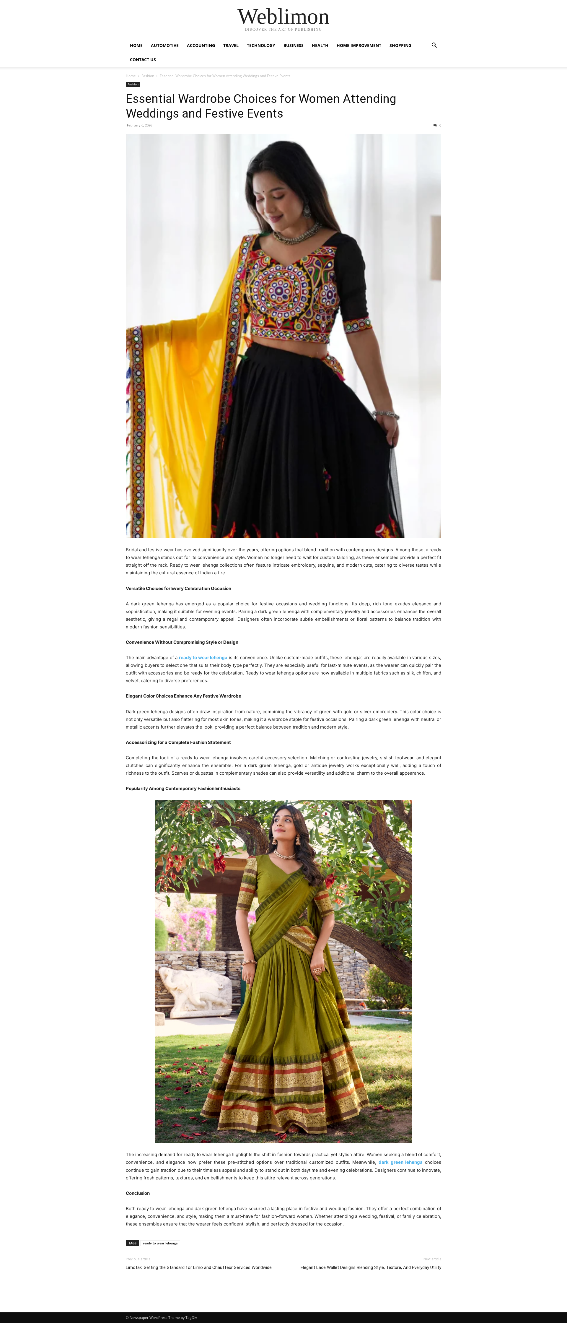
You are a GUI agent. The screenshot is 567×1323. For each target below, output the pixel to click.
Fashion (147, 75)
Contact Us (143, 59)
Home (136, 45)
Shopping (400, 45)
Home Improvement (359, 45)
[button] (434, 46)
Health (320, 45)
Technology (261, 45)
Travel (231, 45)
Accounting (201, 45)
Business (294, 45)
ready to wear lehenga (160, 1243)
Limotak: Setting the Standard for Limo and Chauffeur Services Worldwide (199, 1267)
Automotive (165, 45)
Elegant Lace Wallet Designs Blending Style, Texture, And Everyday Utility (371, 1267)
